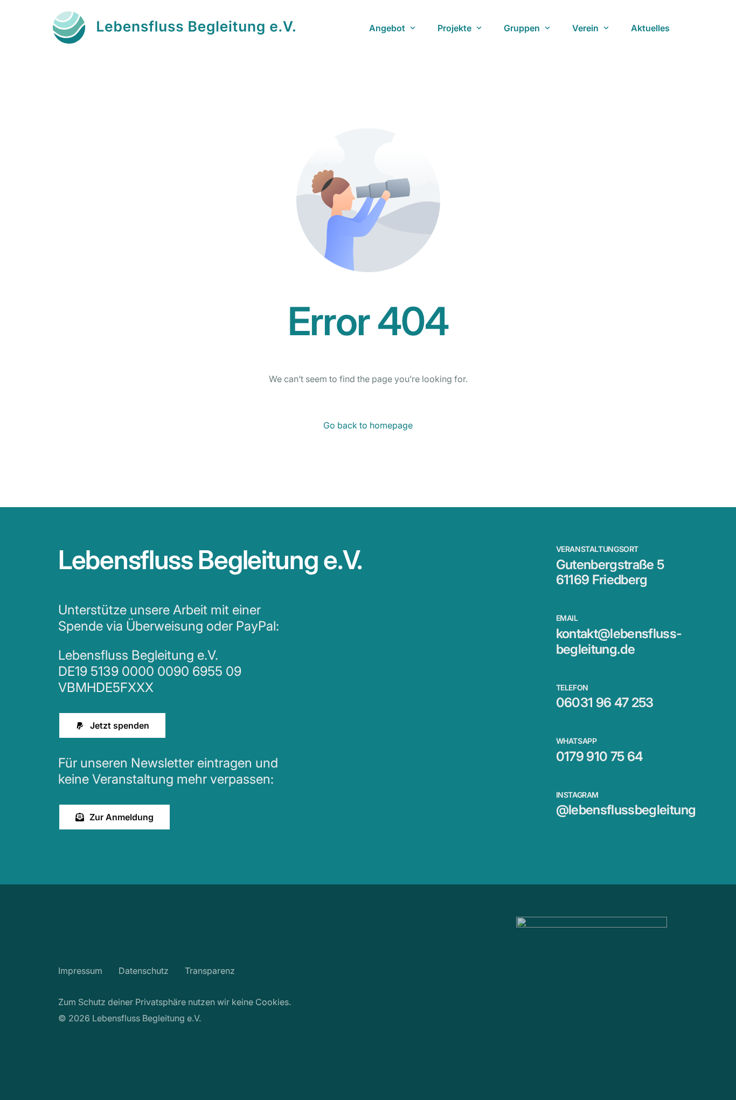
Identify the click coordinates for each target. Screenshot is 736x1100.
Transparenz (210, 970)
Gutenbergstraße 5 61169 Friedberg (610, 572)
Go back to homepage (368, 425)
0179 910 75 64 (599, 756)
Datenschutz (144, 970)
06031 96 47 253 (605, 702)
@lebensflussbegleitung (626, 810)
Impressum (80, 970)
